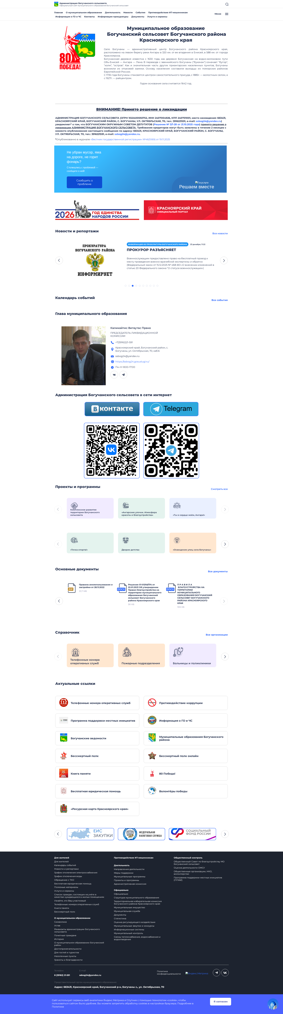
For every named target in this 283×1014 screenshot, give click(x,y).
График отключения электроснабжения (75, 872)
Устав (57, 925)
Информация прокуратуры (113, 16)
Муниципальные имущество (129, 907)
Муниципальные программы (129, 876)
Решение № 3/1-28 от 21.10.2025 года (176, 124)
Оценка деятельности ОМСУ (189, 867)
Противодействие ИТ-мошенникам (168, 12)
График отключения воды (68, 876)
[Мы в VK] (112, 409)
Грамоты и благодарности (68, 960)
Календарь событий (65, 865)
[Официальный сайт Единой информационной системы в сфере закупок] (90, 834)
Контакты (89, 16)
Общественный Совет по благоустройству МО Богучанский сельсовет (199, 862)
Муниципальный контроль (128, 933)
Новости (128, 12)
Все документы (218, 571)
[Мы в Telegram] (171, 409)
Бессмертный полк (64, 911)
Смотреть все (219, 489)
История (59, 939)
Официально (121, 890)
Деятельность (112, 12)
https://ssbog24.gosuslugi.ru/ (132, 361)
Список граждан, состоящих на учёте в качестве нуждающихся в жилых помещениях (79, 895)
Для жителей (61, 858)
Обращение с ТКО (64, 880)
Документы (137, 16)
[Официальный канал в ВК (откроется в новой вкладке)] (225, 972)
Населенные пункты (65, 956)
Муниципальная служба (127, 911)
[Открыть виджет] (273, 1004)
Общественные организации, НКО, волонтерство (193, 872)
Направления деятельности (129, 869)
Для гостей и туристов (66, 952)
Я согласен (221, 1001)
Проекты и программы (126, 880)
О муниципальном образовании (84, 12)
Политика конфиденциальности (169, 972)
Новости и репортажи (66, 869)
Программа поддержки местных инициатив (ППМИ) (198, 878)
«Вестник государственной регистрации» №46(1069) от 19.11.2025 (130, 139)
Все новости (220, 233)
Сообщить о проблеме (84, 182)
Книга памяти (61, 908)
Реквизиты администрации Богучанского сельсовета (77, 930)
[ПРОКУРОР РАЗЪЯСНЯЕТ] (95, 260)
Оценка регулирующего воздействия (134, 922)
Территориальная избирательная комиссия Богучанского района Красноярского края (138, 902)
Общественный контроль (188, 858)
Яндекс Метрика (113, 1000)
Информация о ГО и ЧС (68, 16)
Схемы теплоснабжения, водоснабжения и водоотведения (137, 938)
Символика (60, 922)
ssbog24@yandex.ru (208, 121)
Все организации (217, 634)
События (140, 12)
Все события (220, 300)
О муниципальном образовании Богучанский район (79, 943)
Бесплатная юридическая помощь (72, 883)
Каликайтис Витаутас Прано (130, 328)
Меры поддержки (123, 873)
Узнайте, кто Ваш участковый (70, 900)
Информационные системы (129, 929)
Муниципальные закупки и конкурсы (134, 926)
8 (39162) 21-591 (62, 975)
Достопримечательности (68, 948)
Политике (58, 1006)
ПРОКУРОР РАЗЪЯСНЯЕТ (151, 250)
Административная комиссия (130, 884)
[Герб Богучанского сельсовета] (77, 47)
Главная (58, 12)
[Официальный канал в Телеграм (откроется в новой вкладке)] (216, 972)
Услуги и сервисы (157, 16)
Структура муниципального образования (136, 897)
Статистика (120, 918)
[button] (59, 260)
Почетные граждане (65, 935)
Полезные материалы (66, 887)
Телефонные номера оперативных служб (76, 904)
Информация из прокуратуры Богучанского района (157, 244)
